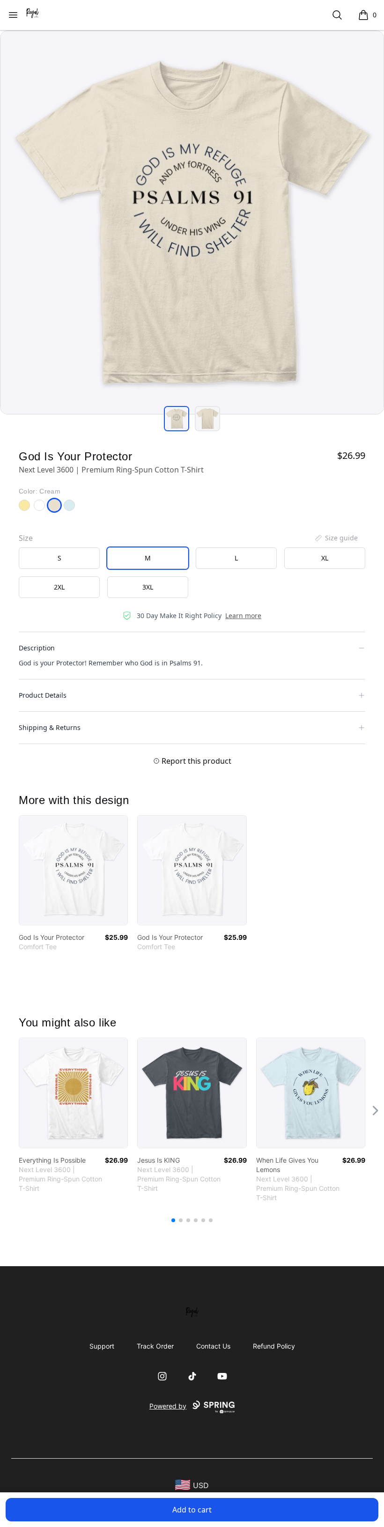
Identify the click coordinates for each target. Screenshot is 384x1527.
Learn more (243, 615)
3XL (147, 587)
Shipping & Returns (50, 727)
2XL (59, 587)
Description (37, 647)
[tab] (176, 418)
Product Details (42, 695)
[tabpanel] (192, 222)
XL (324, 557)
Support (101, 1346)
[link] (73, 870)
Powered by (167, 1406)
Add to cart (192, 1510)
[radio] (59, 558)
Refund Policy (274, 1346)
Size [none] (26, 538)
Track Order (155, 1346)
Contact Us (213, 1346)
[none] (336, 538)
